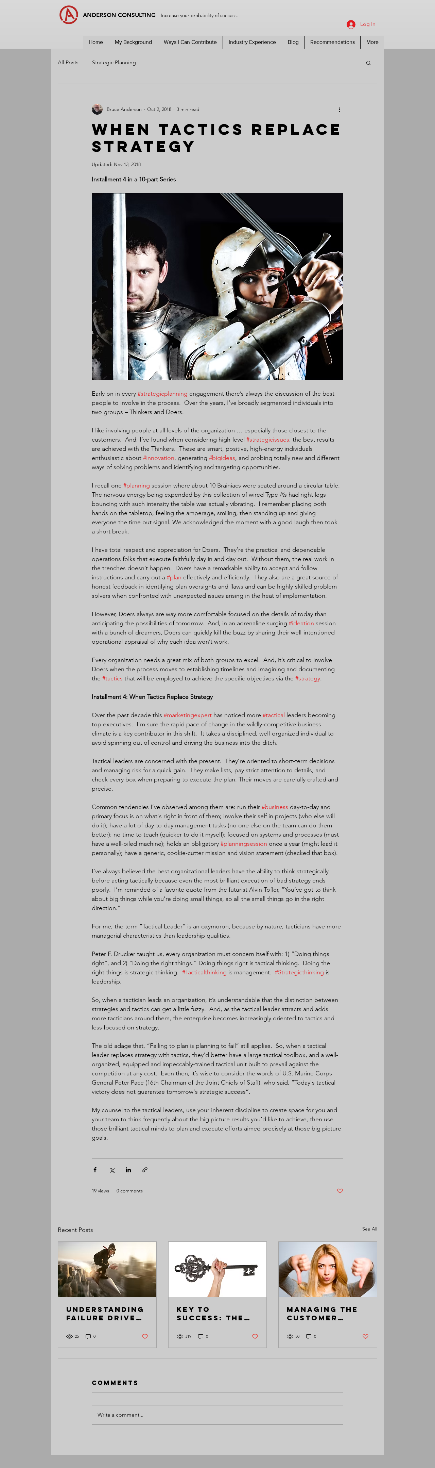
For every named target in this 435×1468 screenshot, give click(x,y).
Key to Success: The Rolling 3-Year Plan (215, 1313)
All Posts (68, 62)
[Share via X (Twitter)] (111, 1170)
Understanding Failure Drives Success (105, 1313)
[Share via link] (145, 1170)
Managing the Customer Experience (322, 1313)
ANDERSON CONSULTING (161, 15)
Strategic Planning (114, 62)
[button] (368, 62)
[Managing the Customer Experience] (328, 1269)
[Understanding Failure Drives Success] (107, 1269)
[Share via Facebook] (95, 1170)
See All (369, 1229)
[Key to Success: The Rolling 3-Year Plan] (218, 1269)
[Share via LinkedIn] (128, 1170)
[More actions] (339, 109)
